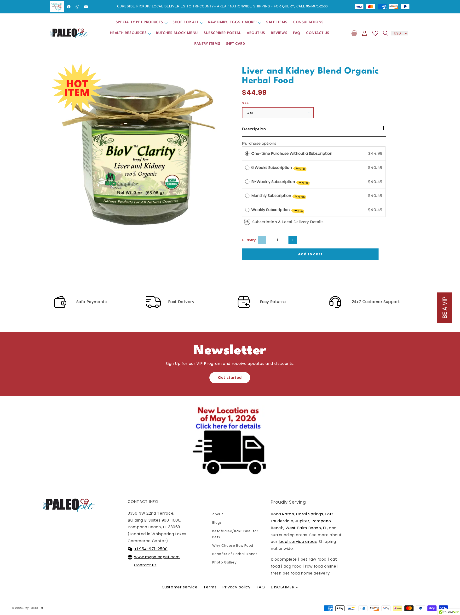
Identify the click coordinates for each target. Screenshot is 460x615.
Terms (209, 587)
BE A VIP (445, 307)
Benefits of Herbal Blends (234, 554)
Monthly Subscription (278, 196)
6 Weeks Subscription (278, 168)
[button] (141, 22)
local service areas (298, 541)
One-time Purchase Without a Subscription (291, 153)
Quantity (249, 240)
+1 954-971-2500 (150, 549)
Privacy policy (236, 587)
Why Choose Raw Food (232, 545)
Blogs (217, 522)
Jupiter (302, 521)
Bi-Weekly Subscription (280, 182)
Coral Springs (309, 514)
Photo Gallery (224, 562)
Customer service (180, 587)
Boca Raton (282, 514)
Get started (230, 377)
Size (245, 103)
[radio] (247, 153)
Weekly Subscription (277, 210)
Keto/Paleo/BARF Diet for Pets (235, 534)
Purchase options (259, 143)
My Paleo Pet (34, 608)
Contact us (145, 565)
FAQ (261, 587)
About (217, 514)
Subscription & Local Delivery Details (287, 221)
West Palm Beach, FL (306, 528)
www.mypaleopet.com (157, 557)
